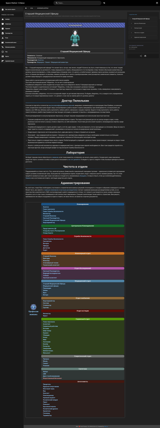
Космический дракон (50, 409)
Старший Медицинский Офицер (54, 220)
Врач (44, 293)
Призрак (46, 359)
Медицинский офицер (51, 286)
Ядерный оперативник (51, 386)
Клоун (45, 337)
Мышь (45, 361)
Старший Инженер (49, 216)
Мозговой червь (48, 389)
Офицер (46, 246)
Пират (45, 402)
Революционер (48, 395)
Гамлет (45, 363)
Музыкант (46, 353)
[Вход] (157, 3)
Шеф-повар (47, 331)
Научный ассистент (50, 278)
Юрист (45, 316)
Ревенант (46, 404)
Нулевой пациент (49, 398)
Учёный (46, 275)
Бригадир (46, 258)
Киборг (45, 372)
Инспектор (47, 214)
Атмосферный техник (50, 263)
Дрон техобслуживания (51, 376)
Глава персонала (49, 209)
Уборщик (46, 335)
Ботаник (46, 328)
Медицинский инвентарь (59, 62)
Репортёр (46, 346)
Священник (47, 348)
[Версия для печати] (145, 56)
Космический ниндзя (50, 400)
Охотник (46, 303)
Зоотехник (46, 342)
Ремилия (46, 365)
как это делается (74, 159)
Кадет (45, 250)
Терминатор (47, 415)
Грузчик (46, 307)
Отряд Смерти (48, 233)
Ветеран (46, 243)
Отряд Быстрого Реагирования (54, 231)
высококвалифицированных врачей (61, 105)
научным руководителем (68, 190)
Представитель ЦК (49, 228)
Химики (28, 178)
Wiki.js (106, 426)
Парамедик (47, 288)
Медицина (40, 62)
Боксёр (45, 344)
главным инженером (51, 190)
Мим (44, 339)
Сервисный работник (50, 326)
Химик (45, 290)
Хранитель (47, 411)
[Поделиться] (141, 56)
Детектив (46, 248)
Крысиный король (49, 406)
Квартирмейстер (49, 222)
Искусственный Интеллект (52, 378)
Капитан (41, 60)
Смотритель (47, 241)
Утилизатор (47, 305)
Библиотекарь (48, 351)
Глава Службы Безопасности (53, 211)
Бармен (45, 333)
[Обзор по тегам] (104, 3)
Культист (46, 393)
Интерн (45, 295)
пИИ (44, 374)
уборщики (82, 176)
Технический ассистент (51, 265)
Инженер (46, 260)
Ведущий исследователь (51, 273)
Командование (75, 25)
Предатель (47, 384)
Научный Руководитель (51, 218)
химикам (55, 157)
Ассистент (46, 324)
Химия (47, 62)
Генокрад (46, 413)
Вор (44, 391)
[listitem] (143, 19)
